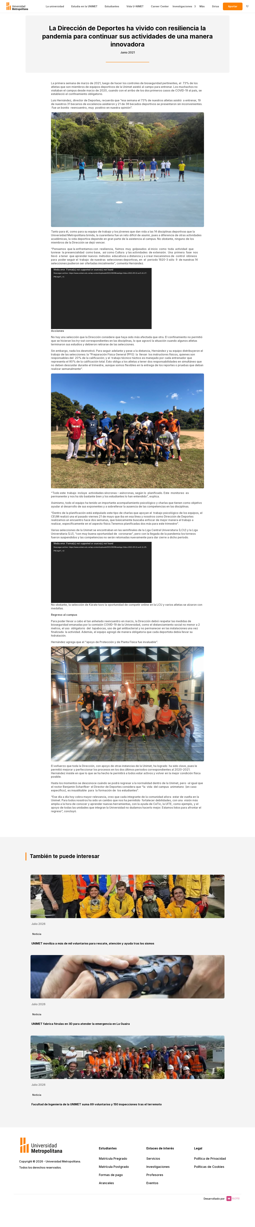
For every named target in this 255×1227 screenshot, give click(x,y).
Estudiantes (112, 6)
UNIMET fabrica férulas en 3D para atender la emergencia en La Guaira (80, 1024)
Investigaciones (182, 6)
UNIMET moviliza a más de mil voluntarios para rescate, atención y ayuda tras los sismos (92, 943)
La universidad (55, 6)
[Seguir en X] (22, 1177)
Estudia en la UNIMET (84, 6)
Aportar (232, 6)
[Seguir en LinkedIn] (37, 1177)
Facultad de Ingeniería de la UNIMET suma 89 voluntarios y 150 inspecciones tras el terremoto (96, 1104)
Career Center (160, 6)
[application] (101, 298)
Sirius (215, 6)
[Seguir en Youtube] (45, 1177)
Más (202, 6)
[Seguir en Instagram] (53, 1177)
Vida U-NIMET (135, 6)
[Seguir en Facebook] (30, 1177)
